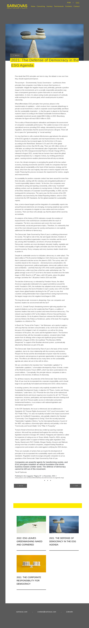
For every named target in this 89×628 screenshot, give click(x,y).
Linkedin (69, 612)
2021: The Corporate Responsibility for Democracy (29, 580)
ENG (77, 2)
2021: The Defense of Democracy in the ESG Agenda (62, 541)
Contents (68, 6)
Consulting (41, 6)
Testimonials (59, 6)
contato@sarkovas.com (46, 612)
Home (33, 6)
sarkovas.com (21, 612)
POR (69, 2)
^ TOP (75, 485)
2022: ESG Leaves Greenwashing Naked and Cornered (29, 541)
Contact (77, 6)
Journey (49, 6)
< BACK (16, 55)
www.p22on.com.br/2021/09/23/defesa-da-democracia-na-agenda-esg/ (39, 478)
